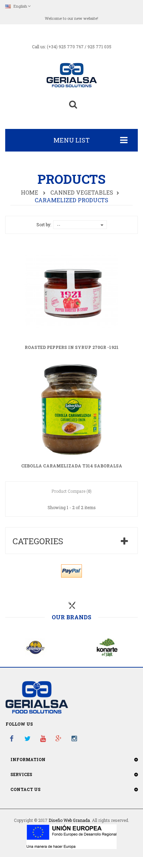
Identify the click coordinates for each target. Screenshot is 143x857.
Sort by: (43, 224)
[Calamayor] (35, 647)
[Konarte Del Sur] (107, 647)
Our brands (71, 617)
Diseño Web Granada (69, 820)
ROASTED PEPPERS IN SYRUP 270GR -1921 (72, 347)
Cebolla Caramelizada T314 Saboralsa (71, 466)
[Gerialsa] (71, 74)
